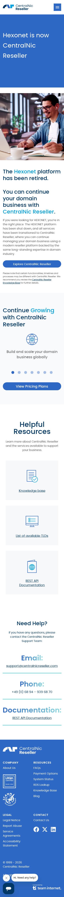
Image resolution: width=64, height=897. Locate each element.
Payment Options (45, 773)
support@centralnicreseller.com (32, 666)
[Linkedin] (53, 829)
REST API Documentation (32, 718)
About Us (9, 768)
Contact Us (41, 820)
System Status (43, 779)
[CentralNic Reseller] (22, 7)
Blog (36, 796)
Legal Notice (11, 820)
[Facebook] (36, 829)
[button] (57, 7)
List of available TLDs (32, 536)
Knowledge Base (45, 790)
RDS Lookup (41, 784)
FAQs (37, 768)
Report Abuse (12, 825)
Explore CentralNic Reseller (32, 264)
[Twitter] (45, 829)
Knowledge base (32, 491)
